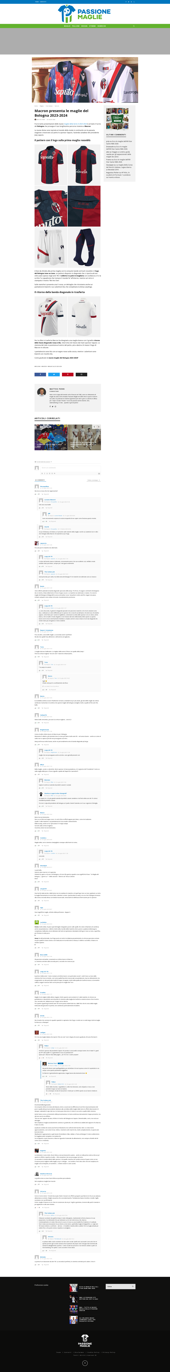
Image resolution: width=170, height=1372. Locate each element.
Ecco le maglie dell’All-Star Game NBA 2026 (89, 1287)
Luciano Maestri (58, 515)
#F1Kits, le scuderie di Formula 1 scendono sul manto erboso (118, 174)
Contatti (43, 2)
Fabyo (55, 1065)
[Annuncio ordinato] (49, 473)
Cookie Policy (93, 1352)
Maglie (67, 26)
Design (84, 26)
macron (44, 366)
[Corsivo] (44, 473)
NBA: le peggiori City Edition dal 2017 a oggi (88, 1298)
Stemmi (92, 26)
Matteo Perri (41, 119)
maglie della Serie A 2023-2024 (75, 124)
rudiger (53, 1048)
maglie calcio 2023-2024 (55, 366)
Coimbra (53, 853)
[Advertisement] (85, 41)
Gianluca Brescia (46, 1174)
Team (37, 2)
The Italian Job (57, 1239)
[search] (132, 1286)
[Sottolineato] (47, 473)
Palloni (76, 26)
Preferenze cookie (41, 1285)
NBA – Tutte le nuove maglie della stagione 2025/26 (88, 1308)
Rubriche (102, 26)
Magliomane (54, 752)
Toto (52, 664)
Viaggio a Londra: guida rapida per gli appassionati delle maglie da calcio (118, 154)
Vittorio (53, 1215)
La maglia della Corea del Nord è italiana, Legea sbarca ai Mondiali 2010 (119, 167)
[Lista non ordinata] (52, 473)
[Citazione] (54, 473)
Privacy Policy (109, 1352)
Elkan (52, 782)
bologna (38, 366)
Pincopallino (54, 502)
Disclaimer (79, 1352)
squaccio (53, 558)
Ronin (52, 608)
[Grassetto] (42, 473)
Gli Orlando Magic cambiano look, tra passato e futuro (87, 1319)
